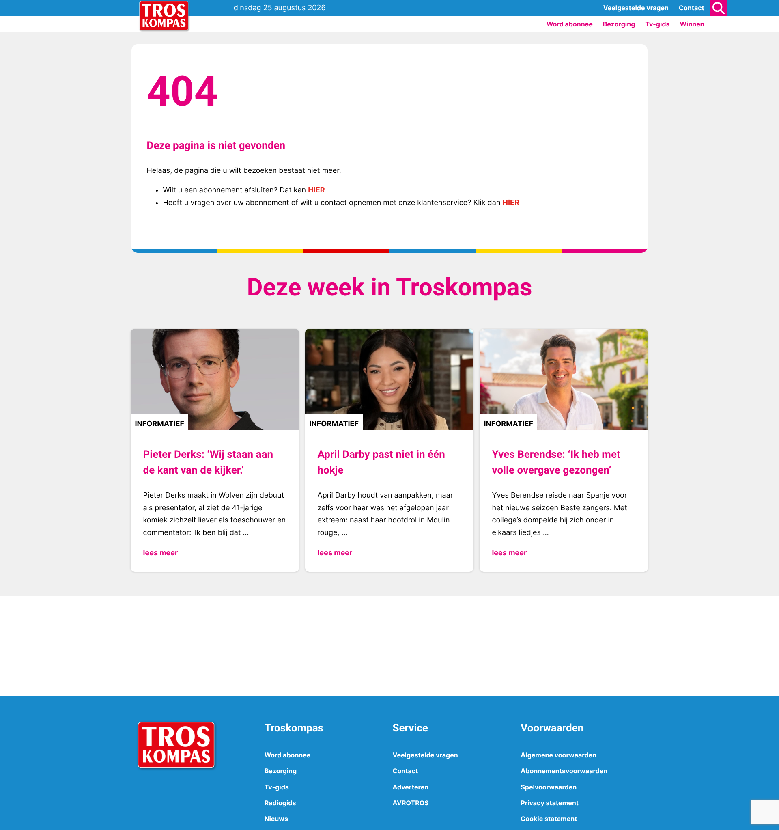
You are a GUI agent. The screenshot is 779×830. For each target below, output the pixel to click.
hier (316, 190)
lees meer (160, 553)
